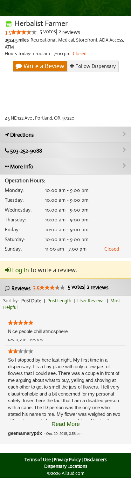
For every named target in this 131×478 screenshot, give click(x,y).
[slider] (24, 32)
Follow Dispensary (95, 66)
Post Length (59, 301)
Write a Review (43, 66)
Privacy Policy (67, 459)
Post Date (31, 301)
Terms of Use (37, 459)
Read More (66, 424)
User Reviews (90, 301)
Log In (19, 270)
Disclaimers (95, 459)
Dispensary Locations (65, 466)
